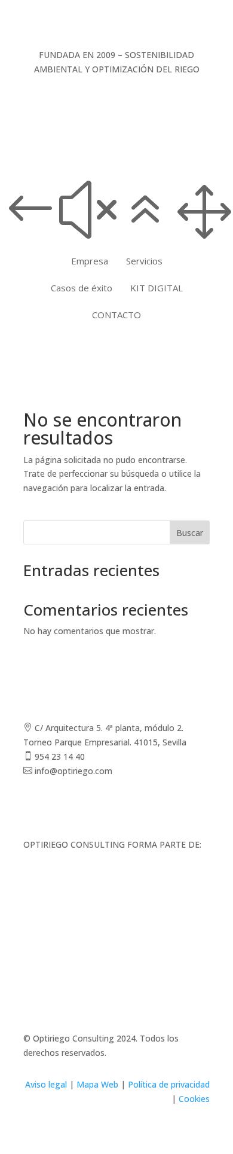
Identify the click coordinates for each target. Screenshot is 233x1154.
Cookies (194, 1098)
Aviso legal (46, 1084)
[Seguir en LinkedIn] (200, 805)
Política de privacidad (169, 1084)
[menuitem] (89, 261)
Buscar (189, 532)
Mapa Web (97, 1084)
